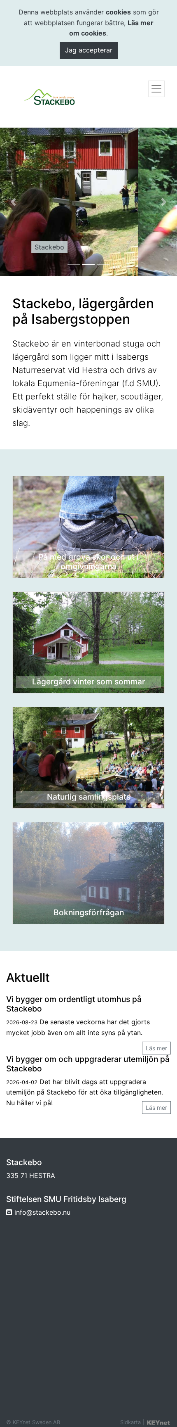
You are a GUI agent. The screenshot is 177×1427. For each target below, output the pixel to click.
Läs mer (156, 1048)
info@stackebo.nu (42, 1212)
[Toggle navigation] (156, 89)
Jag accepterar (88, 50)
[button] (13, 201)
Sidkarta (130, 1422)
